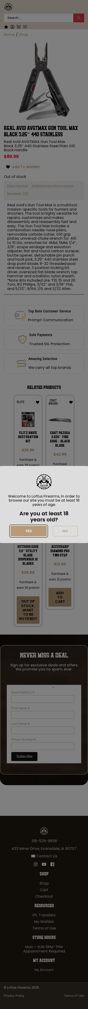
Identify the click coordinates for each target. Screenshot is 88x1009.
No (65, 531)
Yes (28, 531)
